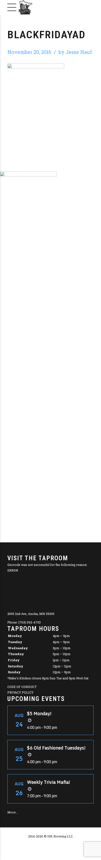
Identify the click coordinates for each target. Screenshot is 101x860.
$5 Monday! (39, 713)
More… (12, 812)
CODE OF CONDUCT (22, 687)
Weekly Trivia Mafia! (48, 782)
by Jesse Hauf (75, 52)
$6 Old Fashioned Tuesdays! (56, 747)
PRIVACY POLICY (20, 692)
